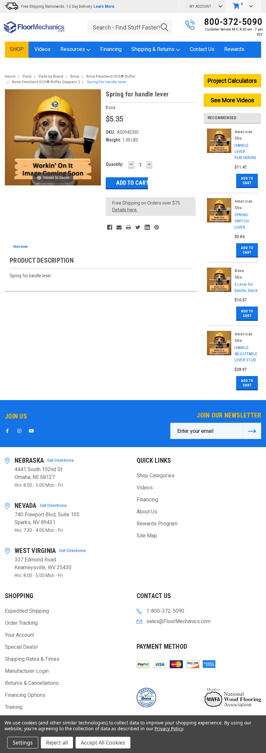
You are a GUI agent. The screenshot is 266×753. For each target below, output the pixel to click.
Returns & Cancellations (32, 683)
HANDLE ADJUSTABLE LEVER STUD (246, 353)
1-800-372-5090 (165, 611)
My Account (200, 6)
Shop (17, 49)
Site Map (147, 536)
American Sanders (244, 132)
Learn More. (104, 6)
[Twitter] (137, 227)
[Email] (119, 227)
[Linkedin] (147, 227)
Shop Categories (156, 475)
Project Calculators (232, 80)
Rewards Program (157, 524)
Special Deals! (21, 647)
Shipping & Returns (153, 49)
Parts (27, 76)
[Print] (128, 227)
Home (10, 76)
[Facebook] (109, 227)
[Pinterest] (156, 227)
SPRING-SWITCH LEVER (242, 221)
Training (13, 707)
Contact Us (202, 49)
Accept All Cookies (103, 742)
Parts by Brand (51, 76)
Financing (111, 49)
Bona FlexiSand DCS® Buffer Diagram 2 (46, 82)
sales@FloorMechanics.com (178, 621)
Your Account (19, 635)
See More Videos (232, 100)
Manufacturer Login (27, 671)
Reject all (57, 742)
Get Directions (60, 460)
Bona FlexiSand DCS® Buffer (111, 76)
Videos (42, 49)
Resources (73, 49)
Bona (74, 76)
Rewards (234, 49)
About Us (147, 511)
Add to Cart (247, 180)
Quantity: (114, 164)
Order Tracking (21, 623)
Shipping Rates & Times (32, 659)
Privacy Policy (168, 728)
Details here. (125, 209)
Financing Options (25, 695)
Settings (23, 742)
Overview (20, 247)
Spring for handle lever (107, 82)
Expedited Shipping (27, 611)
